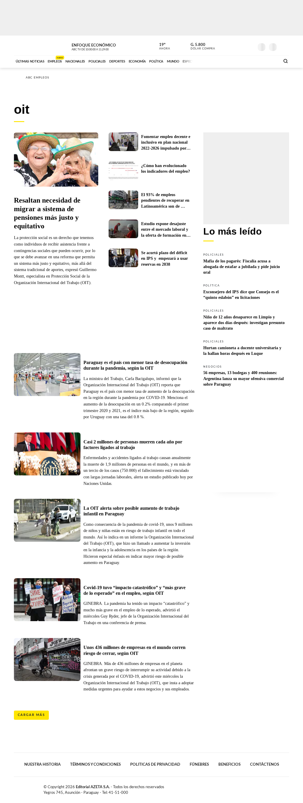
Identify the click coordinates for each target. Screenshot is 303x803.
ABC (29, 45)
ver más (161, 46)
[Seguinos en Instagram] (249, 45)
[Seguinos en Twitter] (231, 45)
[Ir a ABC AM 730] (244, 60)
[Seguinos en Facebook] (222, 45)
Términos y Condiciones (95, 764)
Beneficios (229, 764)
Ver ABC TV (101, 46)
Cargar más (31, 715)
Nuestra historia (42, 764)
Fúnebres (199, 764)
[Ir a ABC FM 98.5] (268, 60)
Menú (284, 46)
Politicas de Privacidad (155, 764)
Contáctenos (264, 764)
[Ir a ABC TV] (227, 60)
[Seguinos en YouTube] (240, 45)
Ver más (246, 263)
